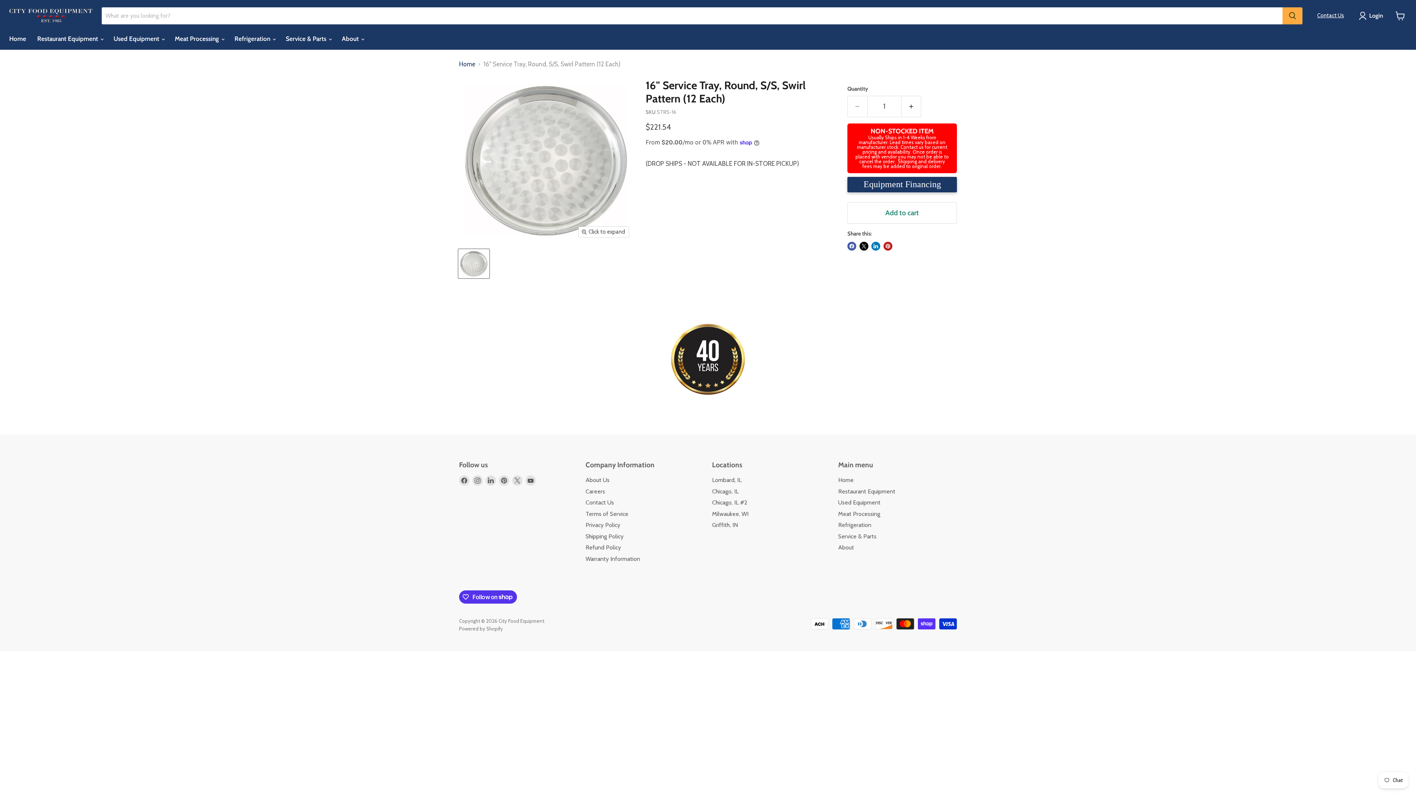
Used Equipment (137, 38)
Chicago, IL (725, 491)
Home (17, 38)
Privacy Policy (603, 524)
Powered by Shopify (481, 629)
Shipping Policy (605, 536)
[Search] (1292, 15)
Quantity (857, 89)
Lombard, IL (727, 479)
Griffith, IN (725, 524)
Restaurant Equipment (68, 38)
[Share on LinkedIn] (875, 246)
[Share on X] (864, 246)
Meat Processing (198, 38)
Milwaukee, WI (730, 513)
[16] (473, 263)
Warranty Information (613, 558)
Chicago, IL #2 (729, 502)
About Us (598, 479)
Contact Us (1330, 15)
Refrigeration (253, 38)
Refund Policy (603, 547)
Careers (595, 491)
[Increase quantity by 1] (912, 106)
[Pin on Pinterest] (888, 246)
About (351, 38)
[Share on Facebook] (851, 246)
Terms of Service (607, 513)
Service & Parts (307, 38)
